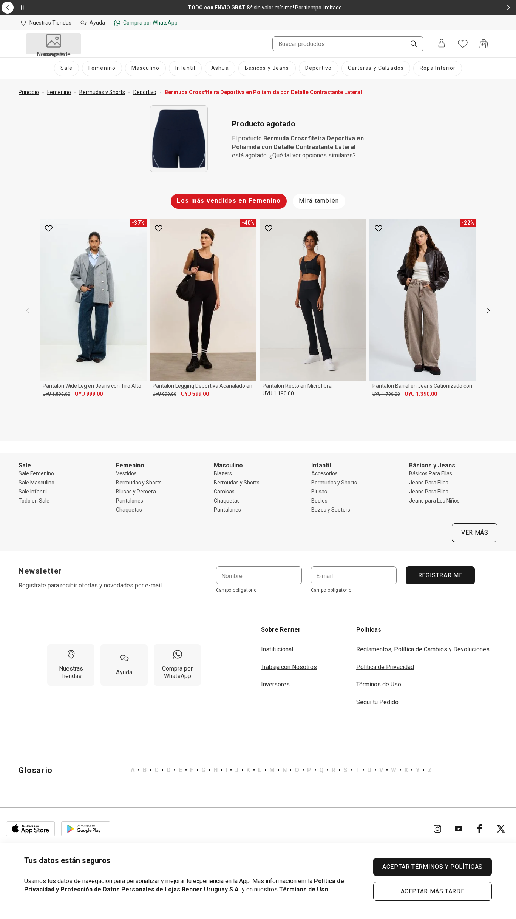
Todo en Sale (34, 501)
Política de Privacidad (385, 667)
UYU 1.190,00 (278, 393)
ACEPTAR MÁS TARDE (433, 891)
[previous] (28, 310)
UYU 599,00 (195, 394)
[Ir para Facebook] (480, 829)
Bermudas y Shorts (139, 483)
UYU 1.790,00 (386, 394)
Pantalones (129, 501)
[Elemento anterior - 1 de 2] (7, 7)
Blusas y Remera (136, 492)
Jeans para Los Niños (434, 501)
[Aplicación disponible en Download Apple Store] (30, 828)
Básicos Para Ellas (430, 473)
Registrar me (440, 575)
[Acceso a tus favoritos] (463, 44)
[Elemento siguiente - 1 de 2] (508, 7)
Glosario (36, 770)
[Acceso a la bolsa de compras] (484, 44)
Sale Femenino (36, 473)
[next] (488, 310)
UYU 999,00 (89, 394)
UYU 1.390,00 (421, 394)
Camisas (224, 492)
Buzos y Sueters (330, 510)
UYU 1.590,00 (56, 394)
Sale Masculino (36, 483)
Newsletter (40, 570)
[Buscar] (411, 44)
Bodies (319, 501)
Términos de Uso (378, 684)
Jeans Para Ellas (428, 483)
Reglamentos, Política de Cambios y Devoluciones (423, 649)
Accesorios (324, 473)
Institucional (277, 649)
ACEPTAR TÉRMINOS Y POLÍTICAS (432, 866)
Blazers (223, 473)
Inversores (275, 684)
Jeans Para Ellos (428, 492)
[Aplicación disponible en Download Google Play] (85, 828)
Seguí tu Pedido (377, 702)
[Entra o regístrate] (441, 44)
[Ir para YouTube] (459, 829)
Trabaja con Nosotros (289, 667)
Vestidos (126, 473)
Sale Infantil (33, 492)
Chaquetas (129, 510)
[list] (281, 770)
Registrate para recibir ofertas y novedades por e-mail (90, 585)
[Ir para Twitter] (501, 829)
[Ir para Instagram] (437, 829)
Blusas (319, 492)
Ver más (474, 532)
